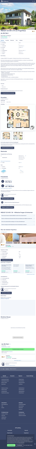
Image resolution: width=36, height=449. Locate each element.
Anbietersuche (4, 417)
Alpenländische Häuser (5, 380)
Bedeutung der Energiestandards (5, 161)
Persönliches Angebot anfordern (7, 198)
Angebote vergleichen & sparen (7, 207)
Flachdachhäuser (21, 389)
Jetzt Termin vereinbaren (6, 292)
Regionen (20, 375)
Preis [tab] (16, 40)
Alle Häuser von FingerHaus (5, 298)
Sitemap (3, 407)
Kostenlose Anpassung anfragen (7, 147)
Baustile (4, 375)
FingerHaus (11, 351)
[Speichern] (35, 4)
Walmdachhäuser (21, 391)
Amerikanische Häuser (5, 379)
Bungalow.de (26, 432)
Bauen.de (26, 430)
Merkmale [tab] (12, 40)
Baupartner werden (22, 413)
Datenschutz (21, 407)
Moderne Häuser (4, 389)
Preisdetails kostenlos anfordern (18, 349)
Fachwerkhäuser (21, 380)
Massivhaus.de (9, 432)
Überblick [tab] (2, 40)
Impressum (20, 409)
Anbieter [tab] (21, 40)
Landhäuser (21, 384)
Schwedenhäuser (4, 391)
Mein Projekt (4, 418)
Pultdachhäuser (21, 392)
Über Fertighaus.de (5, 404)
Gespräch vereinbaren (22, 415)
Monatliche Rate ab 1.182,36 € (6, 346)
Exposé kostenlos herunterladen (8, 93)
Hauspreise (12, 375)
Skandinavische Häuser (5, 392)
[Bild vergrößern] (33, 129)
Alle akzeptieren (11, 445)
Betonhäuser (4, 384)
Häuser (3, 368)
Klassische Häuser (22, 382)
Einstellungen (19, 445)
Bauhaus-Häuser (4, 382)
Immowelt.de (10, 430)
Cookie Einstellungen (22, 404)
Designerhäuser (21, 379)
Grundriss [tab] (7, 40)
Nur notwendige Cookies (28, 445)
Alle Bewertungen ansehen (30, 274)
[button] (33, 1)
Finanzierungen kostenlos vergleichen (6, 188)
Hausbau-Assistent (5, 413)
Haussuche (3, 415)
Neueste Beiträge (29, 375)
